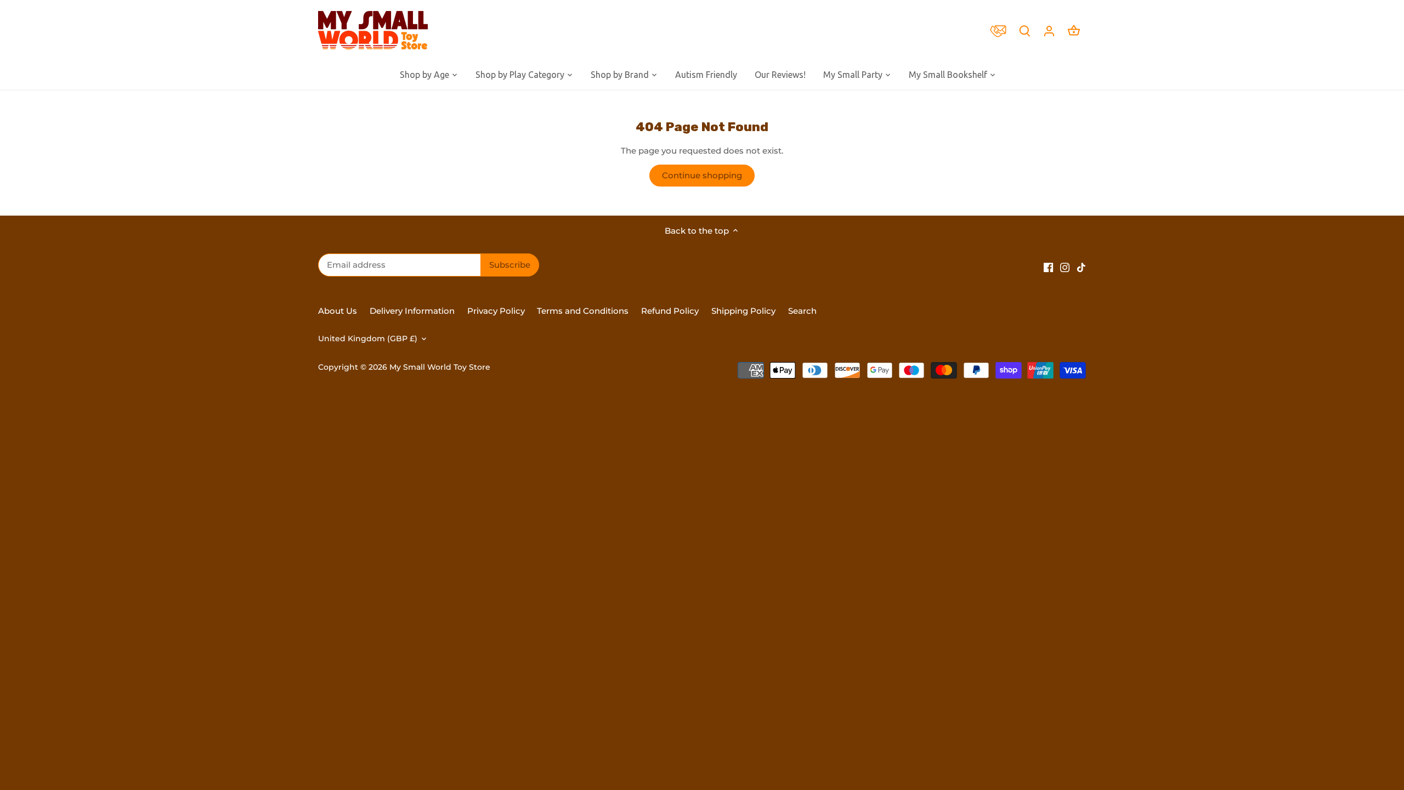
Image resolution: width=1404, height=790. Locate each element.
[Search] (1024, 30)
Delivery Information (412, 311)
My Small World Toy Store (439, 367)
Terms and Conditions (583, 311)
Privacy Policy (496, 311)
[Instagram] (1064, 266)
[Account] (1049, 30)
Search (802, 311)
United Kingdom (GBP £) (367, 338)
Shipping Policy (743, 311)
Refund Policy (671, 311)
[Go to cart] (1073, 30)
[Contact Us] (1001, 30)
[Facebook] (1048, 266)
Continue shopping (702, 175)
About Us (337, 311)
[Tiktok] (1081, 266)
